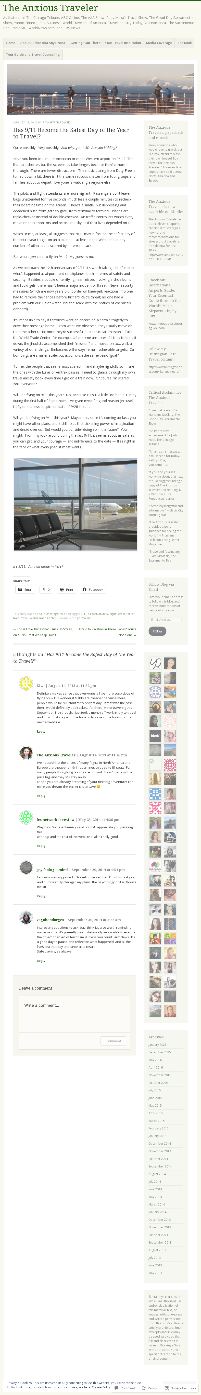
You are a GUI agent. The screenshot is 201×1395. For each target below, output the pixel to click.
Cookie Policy (101, 1387)
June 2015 (155, 1098)
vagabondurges (50, 920)
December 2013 (160, 1220)
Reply (41, 731)
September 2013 (160, 1242)
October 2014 (158, 1159)
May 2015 (155, 1105)
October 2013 (158, 1235)
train (16, 618)
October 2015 (158, 1083)
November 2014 (160, 1151)
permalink (83, 618)
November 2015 (160, 1075)
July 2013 (155, 1258)
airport (92, 614)
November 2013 (160, 1227)
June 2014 (155, 1189)
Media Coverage (159, 42)
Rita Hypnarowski (57, 122)
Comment (113, 1041)
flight (113, 614)
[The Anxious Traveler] (100, 89)
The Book (184, 42)
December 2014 (160, 1143)
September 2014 (160, 1166)
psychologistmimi (52, 870)
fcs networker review (56, 820)
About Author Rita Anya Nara (42, 42)
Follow (157, 631)
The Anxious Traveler (50, 8)
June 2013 (155, 1265)
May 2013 (155, 1273)
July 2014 (155, 1182)
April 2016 (156, 1067)
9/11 (84, 614)
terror (130, 614)
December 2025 (160, 1052)
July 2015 (155, 1090)
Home (10, 42)
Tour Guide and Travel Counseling (33, 54)
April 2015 (156, 1113)
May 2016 (155, 1060)
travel (24, 618)
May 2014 (155, 1197)
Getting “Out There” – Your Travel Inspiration (106, 42)
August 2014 (157, 1174)
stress (121, 614)
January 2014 (157, 1212)
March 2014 (157, 1204)
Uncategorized (55, 614)
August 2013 (157, 1250)
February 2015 (159, 1128)
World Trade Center (43, 618)
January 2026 (157, 1045)
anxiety (103, 614)
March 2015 (157, 1121)
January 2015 (157, 1136)
